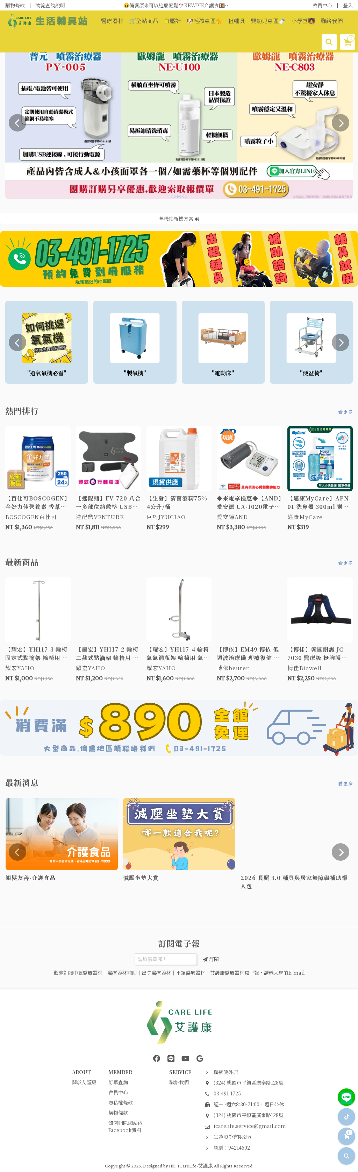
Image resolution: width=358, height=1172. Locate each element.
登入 (348, 5)
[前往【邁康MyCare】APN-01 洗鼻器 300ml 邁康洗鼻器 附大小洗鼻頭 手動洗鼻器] (320, 458)
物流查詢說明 (50, 5)
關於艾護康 (84, 1082)
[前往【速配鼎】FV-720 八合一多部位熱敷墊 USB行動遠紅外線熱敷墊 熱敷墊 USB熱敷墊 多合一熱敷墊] (108, 458)
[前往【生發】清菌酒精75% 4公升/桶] (179, 458)
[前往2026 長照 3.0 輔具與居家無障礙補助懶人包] (297, 834)
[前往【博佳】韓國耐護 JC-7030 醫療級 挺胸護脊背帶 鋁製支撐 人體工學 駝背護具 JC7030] (320, 610)
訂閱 (213, 959)
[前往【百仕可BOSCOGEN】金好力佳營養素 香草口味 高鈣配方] (38, 458)
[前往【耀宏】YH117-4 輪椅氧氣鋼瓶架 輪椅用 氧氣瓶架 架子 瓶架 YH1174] (179, 610)
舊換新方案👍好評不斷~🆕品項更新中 (179, 5)
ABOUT (81, 1071)
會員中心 (322, 5)
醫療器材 (112, 21)
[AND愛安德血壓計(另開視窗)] (179, 122)
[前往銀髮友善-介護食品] (62, 834)
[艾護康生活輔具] (179, 728)
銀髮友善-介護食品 (177, 218)
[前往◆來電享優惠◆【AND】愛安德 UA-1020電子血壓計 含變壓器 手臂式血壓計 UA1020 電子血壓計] (249, 458)
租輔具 (236, 21)
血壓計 (172, 21)
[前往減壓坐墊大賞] (179, 834)
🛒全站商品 (143, 21)
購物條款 (15, 5)
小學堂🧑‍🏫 (303, 21)
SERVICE (180, 1071)
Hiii (172, 1166)
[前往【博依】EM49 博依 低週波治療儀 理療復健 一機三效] (249, 610)
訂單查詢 (118, 1082)
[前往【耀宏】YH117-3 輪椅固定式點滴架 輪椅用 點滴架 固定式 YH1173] (38, 610)
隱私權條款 (120, 1102)
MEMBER (120, 1071)
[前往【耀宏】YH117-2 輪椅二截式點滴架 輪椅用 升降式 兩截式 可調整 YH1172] (108, 610)
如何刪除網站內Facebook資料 (125, 1126)
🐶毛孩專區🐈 (204, 21)
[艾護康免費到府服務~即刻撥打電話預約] (179, 259)
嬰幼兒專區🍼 (268, 21)
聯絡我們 (332, 21)
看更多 (345, 411)
